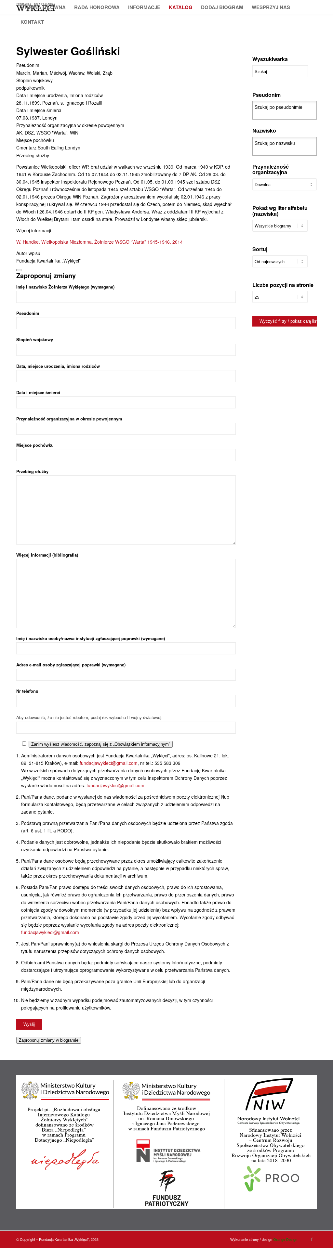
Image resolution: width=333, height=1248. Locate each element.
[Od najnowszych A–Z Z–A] (280, 264)
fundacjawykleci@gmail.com (109, 763)
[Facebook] (312, 1239)
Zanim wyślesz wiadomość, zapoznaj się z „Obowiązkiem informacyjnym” (100, 744)
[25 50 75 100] (280, 300)
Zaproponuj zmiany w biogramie (48, 1040)
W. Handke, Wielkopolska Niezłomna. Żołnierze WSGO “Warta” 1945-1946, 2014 (99, 241)
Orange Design (285, 1239)
